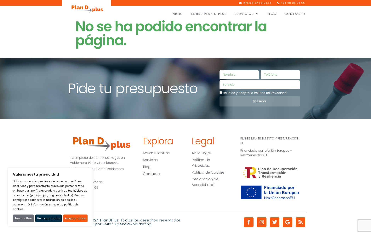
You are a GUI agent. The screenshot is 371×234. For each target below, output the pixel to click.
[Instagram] (261, 222)
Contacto (294, 14)
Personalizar (23, 218)
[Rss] (300, 222)
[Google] (287, 222)
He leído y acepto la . (255, 92)
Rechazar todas (48, 218)
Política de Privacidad (270, 92)
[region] (50, 197)
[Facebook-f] (249, 222)
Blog (272, 14)
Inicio (177, 14)
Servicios (244, 14)
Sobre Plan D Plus (209, 14)
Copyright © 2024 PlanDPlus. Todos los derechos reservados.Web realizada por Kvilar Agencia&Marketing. (124, 222)
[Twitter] (274, 222)
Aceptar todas (75, 218)
